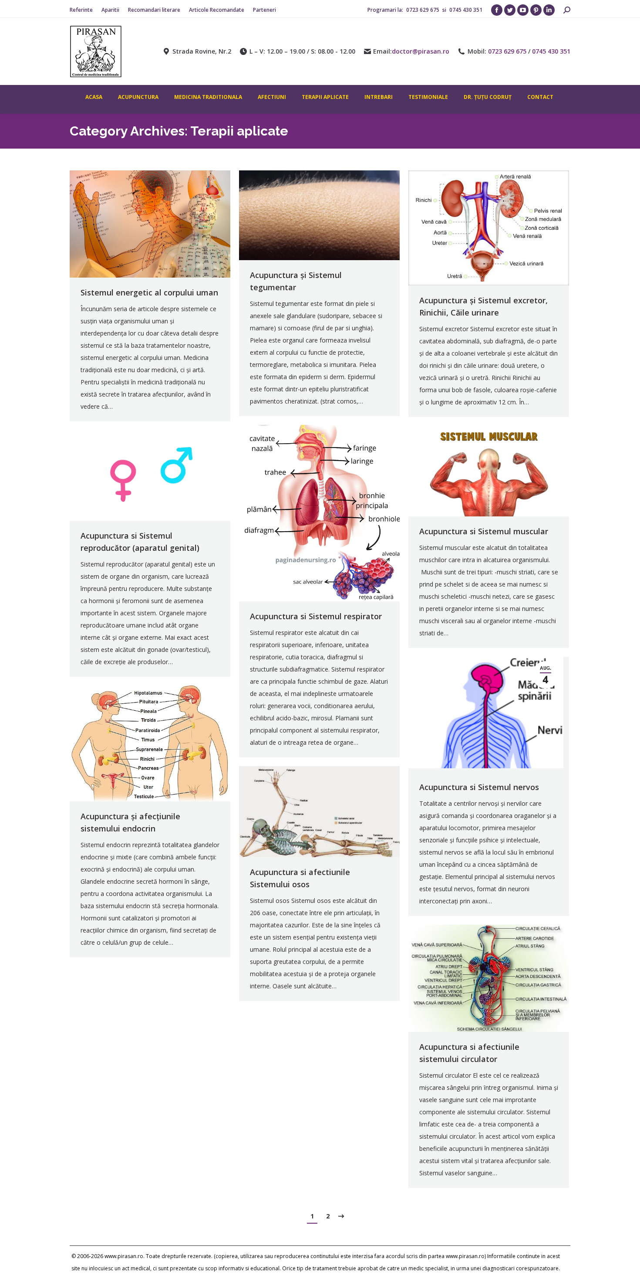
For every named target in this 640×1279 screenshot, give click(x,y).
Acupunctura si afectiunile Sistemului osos (300, 878)
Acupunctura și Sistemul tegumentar (296, 281)
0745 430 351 (465, 10)
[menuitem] (81, 10)
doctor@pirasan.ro (420, 51)
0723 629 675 (423, 10)
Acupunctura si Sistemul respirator (316, 616)
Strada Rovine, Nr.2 (201, 51)
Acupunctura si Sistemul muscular (483, 531)
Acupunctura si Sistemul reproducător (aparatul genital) (140, 541)
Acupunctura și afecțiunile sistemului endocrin (130, 822)
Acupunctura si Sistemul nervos (479, 787)
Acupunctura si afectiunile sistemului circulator (469, 1053)
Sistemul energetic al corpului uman (149, 292)
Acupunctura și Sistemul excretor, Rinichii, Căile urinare (483, 306)
